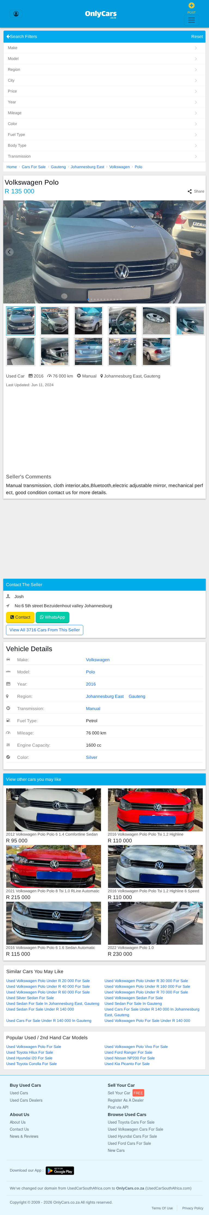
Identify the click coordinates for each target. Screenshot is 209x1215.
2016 (91, 684)
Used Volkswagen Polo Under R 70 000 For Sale (146, 992)
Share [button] (199, 191)
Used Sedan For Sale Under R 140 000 (40, 1009)
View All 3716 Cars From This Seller (45, 630)
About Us (18, 1122)
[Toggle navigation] (191, 20)
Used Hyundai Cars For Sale (132, 1136)
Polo (138, 167)
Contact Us (19, 1129)
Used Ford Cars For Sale (129, 1143)
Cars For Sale (34, 167)
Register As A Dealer (126, 1100)
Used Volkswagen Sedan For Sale (133, 998)
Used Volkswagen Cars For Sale (135, 1129)
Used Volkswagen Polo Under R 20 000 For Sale (48, 981)
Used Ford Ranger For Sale (128, 1052)
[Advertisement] (104, 431)
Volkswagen (119, 167)
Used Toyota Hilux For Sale (29, 1052)
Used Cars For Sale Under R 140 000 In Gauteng (48, 1020)
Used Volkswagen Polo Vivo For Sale (136, 1046)
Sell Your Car (125, 1092)
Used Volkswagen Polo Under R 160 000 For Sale (147, 986)
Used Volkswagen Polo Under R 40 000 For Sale (48, 986)
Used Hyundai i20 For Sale (29, 1058)
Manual (93, 708)
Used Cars (19, 1092)
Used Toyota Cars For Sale (131, 1122)
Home (12, 167)
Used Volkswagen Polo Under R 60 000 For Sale (48, 992)
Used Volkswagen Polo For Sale (33, 1046)
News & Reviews (24, 1136)
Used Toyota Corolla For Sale (31, 1063)
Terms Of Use (162, 1208)
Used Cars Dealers (26, 1100)
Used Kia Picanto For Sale (127, 1063)
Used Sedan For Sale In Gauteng (133, 1003)
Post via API (118, 1107)
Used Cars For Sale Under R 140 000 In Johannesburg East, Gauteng (151, 1012)
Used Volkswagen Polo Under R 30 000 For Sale (146, 981)
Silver (91, 757)
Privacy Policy (192, 1208)
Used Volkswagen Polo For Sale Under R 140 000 (147, 1020)
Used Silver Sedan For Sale (30, 998)
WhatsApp (54, 617)
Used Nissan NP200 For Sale (129, 1058)
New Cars (116, 1150)
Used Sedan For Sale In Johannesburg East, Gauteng (52, 1003)
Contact (22, 617)
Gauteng (58, 167)
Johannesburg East (87, 167)
